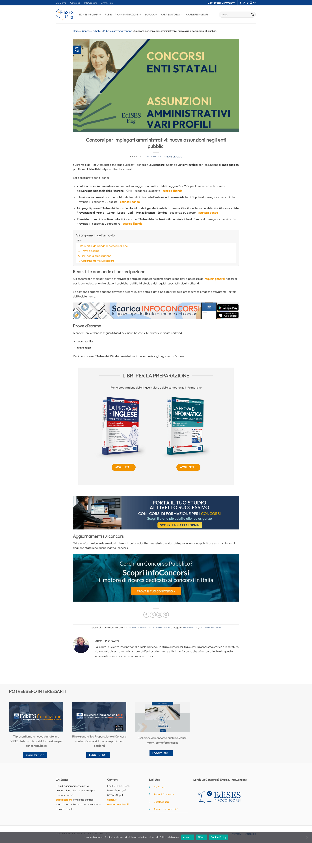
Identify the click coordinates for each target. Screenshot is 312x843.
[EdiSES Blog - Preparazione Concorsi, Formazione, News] (65, 14)
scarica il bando (172, 190)
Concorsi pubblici (91, 31)
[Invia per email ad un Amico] (159, 615)
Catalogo (75, 2)
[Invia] (252, 15)
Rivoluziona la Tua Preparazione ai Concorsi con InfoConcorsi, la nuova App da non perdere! (99, 741)
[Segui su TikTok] (247, 3)
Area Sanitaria (170, 14)
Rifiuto (201, 837)
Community (228, 2)
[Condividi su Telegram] (166, 615)
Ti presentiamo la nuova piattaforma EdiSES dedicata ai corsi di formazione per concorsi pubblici (36, 741)
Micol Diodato (174, 156)
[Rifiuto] (307, 838)
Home (76, 31)
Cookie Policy (218, 837)
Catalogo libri (161, 801)
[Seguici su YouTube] (254, 3)
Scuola (150, 14)
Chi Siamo (61, 2)
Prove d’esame (90, 250)
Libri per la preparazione (96, 256)
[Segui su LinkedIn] (251, 3)
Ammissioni (107, 2)
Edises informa (89, 14)
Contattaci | (215, 2)
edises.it (111, 799)
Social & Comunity (164, 794)
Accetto (187, 837)
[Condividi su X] (153, 615)
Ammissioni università (166, 809)
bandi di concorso (190, 627)
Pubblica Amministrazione (121, 14)
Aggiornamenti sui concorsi (98, 260)
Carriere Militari (197, 14)
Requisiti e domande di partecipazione (104, 246)
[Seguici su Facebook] (241, 3)
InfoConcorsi (90, 2)
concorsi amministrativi (210, 627)
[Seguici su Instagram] (244, 3)
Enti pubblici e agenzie (137, 627)
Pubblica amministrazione (117, 31)
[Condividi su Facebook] (146, 615)
